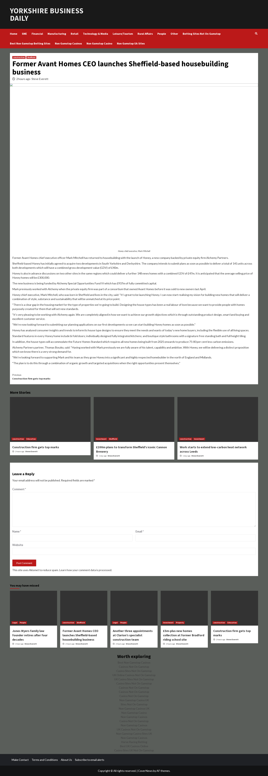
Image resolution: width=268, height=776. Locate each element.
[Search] (256, 33)
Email (140, 531)
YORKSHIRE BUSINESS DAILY (46, 14)
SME (24, 33)
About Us (66, 759)
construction (19, 57)
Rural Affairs (145, 33)
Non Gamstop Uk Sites (131, 43)
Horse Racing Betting (134, 742)
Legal (14, 622)
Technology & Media (95, 33)
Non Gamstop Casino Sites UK (134, 733)
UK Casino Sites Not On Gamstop (134, 679)
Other (174, 33)
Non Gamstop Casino (99, 43)
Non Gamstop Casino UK (134, 700)
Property (180, 622)
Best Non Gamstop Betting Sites (30, 43)
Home (13, 33)
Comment (19, 489)
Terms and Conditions (45, 759)
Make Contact (20, 759)
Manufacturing (57, 33)
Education (31, 439)
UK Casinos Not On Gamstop (134, 729)
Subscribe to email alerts (89, 759)
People (161, 33)
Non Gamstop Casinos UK (134, 708)
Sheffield (31, 57)
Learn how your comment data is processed (85, 570)
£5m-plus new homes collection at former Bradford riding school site (183, 635)
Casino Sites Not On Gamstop (134, 671)
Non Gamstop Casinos (68, 43)
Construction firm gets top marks (31, 376)
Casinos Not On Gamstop (134, 666)
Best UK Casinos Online (134, 746)
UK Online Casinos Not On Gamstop (134, 675)
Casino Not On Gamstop (134, 696)
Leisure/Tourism (123, 33)
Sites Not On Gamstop (134, 704)
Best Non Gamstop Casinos (134, 662)
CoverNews (145, 770)
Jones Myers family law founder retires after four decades (30, 635)
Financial (37, 33)
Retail (74, 33)
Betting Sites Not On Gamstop (202, 33)
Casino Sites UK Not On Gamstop (134, 750)
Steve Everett (39, 79)
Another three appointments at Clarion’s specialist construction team (133, 635)
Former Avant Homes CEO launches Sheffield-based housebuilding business (80, 635)
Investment (101, 439)
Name (16, 531)
